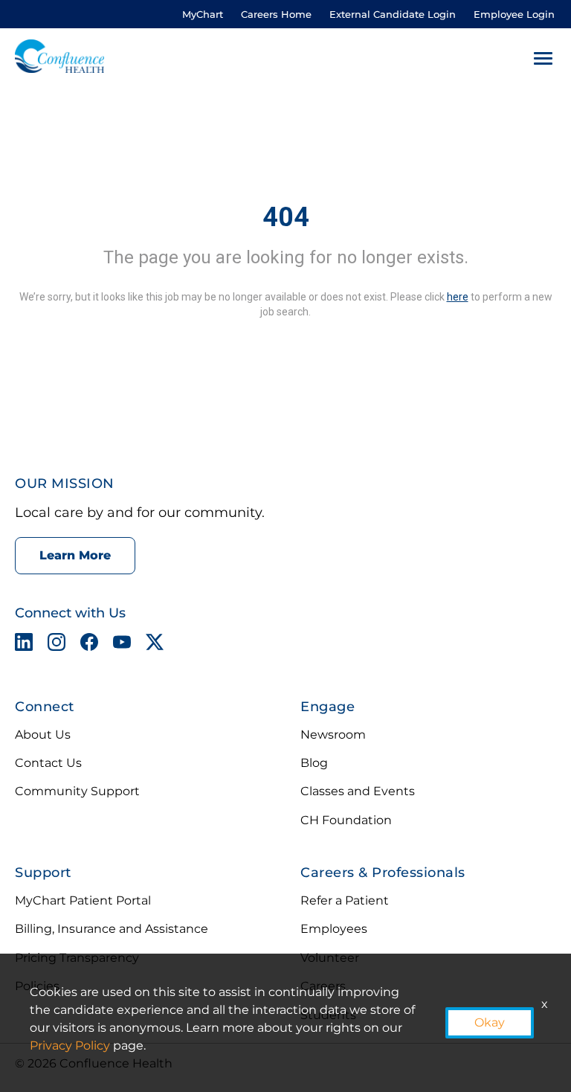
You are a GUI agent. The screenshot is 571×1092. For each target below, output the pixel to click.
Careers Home (276, 14)
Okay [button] (489, 1022)
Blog (314, 763)
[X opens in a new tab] (155, 645)
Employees (333, 929)
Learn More (75, 555)
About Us (43, 735)
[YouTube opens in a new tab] (122, 645)
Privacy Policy (70, 1045)
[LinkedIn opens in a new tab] (24, 645)
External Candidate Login (392, 14)
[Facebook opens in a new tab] (89, 645)
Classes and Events (357, 791)
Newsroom (333, 735)
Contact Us (48, 763)
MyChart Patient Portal (83, 900)
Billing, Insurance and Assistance (111, 929)
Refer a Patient (344, 900)
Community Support (77, 791)
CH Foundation (346, 820)
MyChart (202, 14)
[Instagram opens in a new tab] (56, 645)
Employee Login (514, 14)
